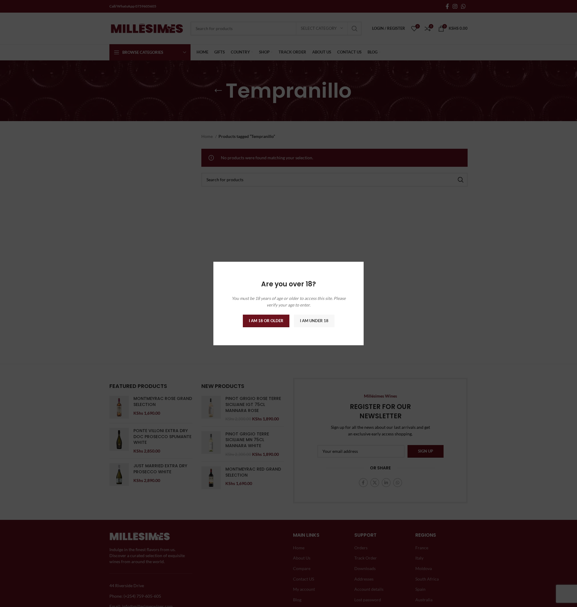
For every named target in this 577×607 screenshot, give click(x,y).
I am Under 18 (314, 320)
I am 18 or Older (266, 320)
